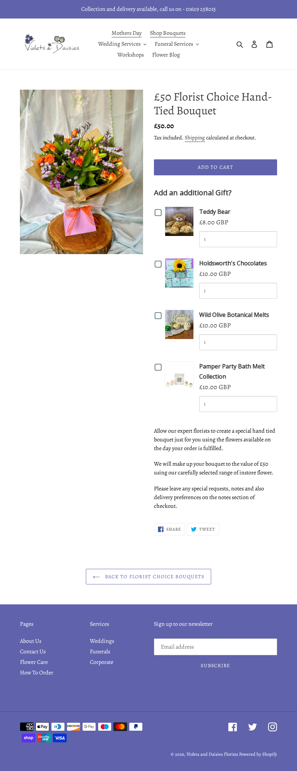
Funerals (100, 652)
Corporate (101, 662)
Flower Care (34, 662)
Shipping (195, 137)
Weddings (102, 641)
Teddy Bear (214, 212)
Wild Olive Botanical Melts (234, 315)
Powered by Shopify (258, 754)
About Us (30, 641)
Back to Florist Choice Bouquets (154, 576)
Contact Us (33, 652)
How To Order (36, 673)
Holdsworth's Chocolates (233, 263)
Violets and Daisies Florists (212, 754)
